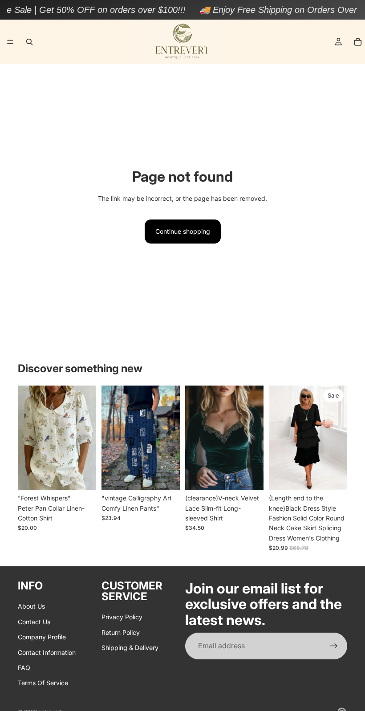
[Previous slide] (27, 437)
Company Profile (42, 637)
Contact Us (34, 622)
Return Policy (120, 632)
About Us (31, 606)
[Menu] (10, 42)
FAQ (24, 667)
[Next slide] (86, 437)
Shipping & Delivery (129, 647)
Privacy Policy (121, 617)
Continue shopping (182, 231)
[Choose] (82, 476)
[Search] (29, 42)
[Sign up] (333, 646)
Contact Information (47, 652)
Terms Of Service (43, 683)
